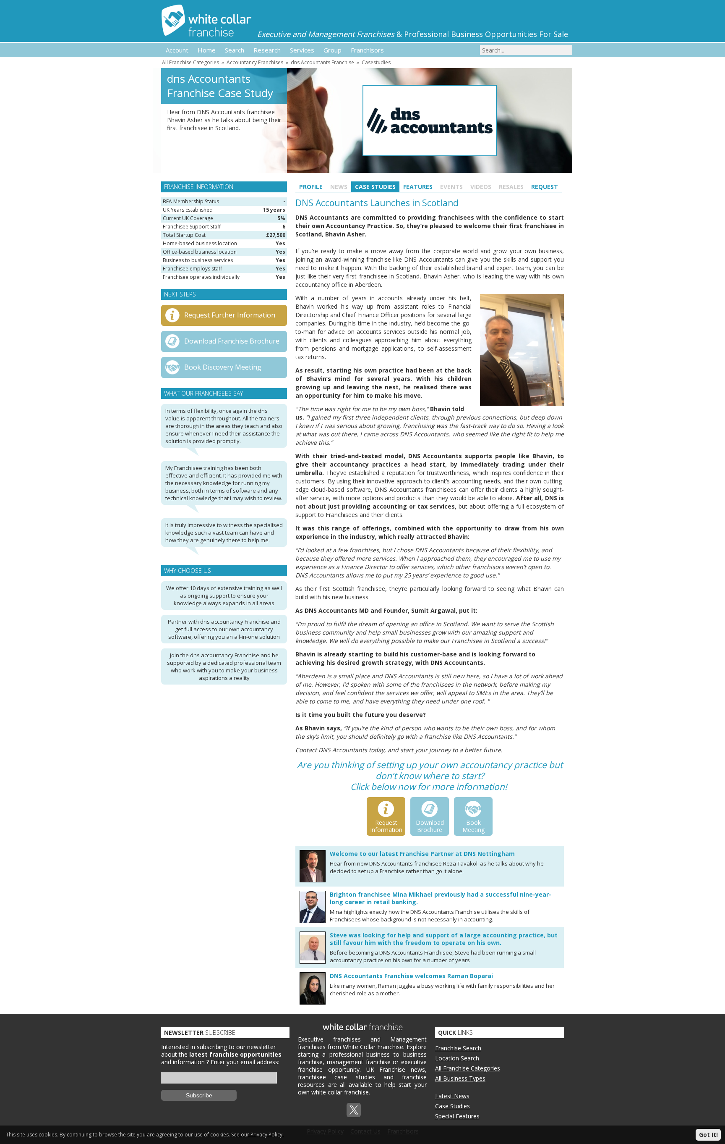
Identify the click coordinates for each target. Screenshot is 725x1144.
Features (418, 187)
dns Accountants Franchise (322, 62)
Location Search (457, 1058)
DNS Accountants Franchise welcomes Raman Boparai (411, 976)
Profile (311, 187)
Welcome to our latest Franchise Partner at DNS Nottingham (422, 854)
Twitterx (354, 1110)
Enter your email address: (245, 1062)
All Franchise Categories (190, 62)
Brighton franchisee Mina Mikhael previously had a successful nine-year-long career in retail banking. (440, 898)
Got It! (708, 1135)
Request (544, 187)
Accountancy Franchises (255, 62)
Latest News (452, 1096)
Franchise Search (458, 1048)
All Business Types (460, 1078)
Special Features (457, 1116)
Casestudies (376, 62)
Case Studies (375, 187)
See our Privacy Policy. (257, 1134)
